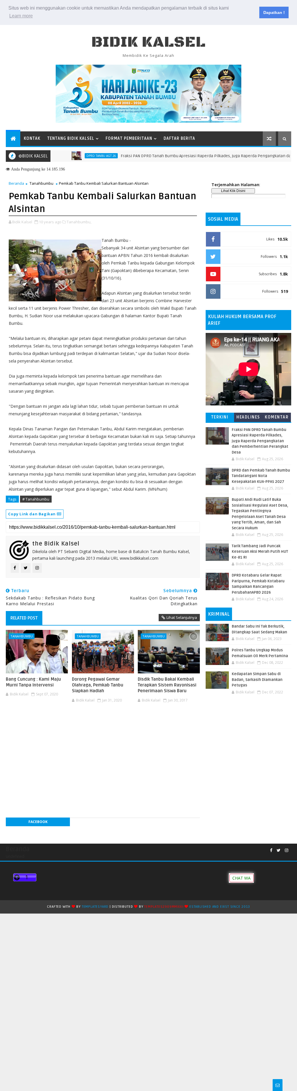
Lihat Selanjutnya (181, 617)
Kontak (32, 138)
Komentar (277, 417)
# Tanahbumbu (35, 499)
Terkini (220, 417)
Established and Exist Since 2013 (219, 907)
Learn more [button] (21, 15)
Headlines (248, 417)
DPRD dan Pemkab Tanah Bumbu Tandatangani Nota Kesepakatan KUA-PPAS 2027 (261, 476)
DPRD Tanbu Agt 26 (84, 156)
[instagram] (286, 850)
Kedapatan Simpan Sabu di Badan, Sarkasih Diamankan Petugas (257, 680)
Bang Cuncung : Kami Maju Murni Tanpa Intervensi (33, 682)
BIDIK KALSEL (148, 42)
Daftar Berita (179, 138)
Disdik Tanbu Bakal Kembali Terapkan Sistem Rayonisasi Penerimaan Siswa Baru (167, 685)
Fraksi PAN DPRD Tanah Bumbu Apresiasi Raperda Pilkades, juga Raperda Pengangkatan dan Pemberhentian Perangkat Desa (260, 441)
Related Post (24, 618)
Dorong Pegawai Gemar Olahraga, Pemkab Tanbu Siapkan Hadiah (97, 685)
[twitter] (278, 850)
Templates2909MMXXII (163, 907)
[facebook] (271, 850)
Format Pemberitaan (129, 138)
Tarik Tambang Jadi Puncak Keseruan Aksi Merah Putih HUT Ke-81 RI (260, 552)
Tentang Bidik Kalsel (70, 138)
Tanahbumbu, (79, 221)
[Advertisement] (103, 722)
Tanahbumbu (41, 183)
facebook (38, 821)
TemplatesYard (95, 907)
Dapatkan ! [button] (274, 12)
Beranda (16, 183)
